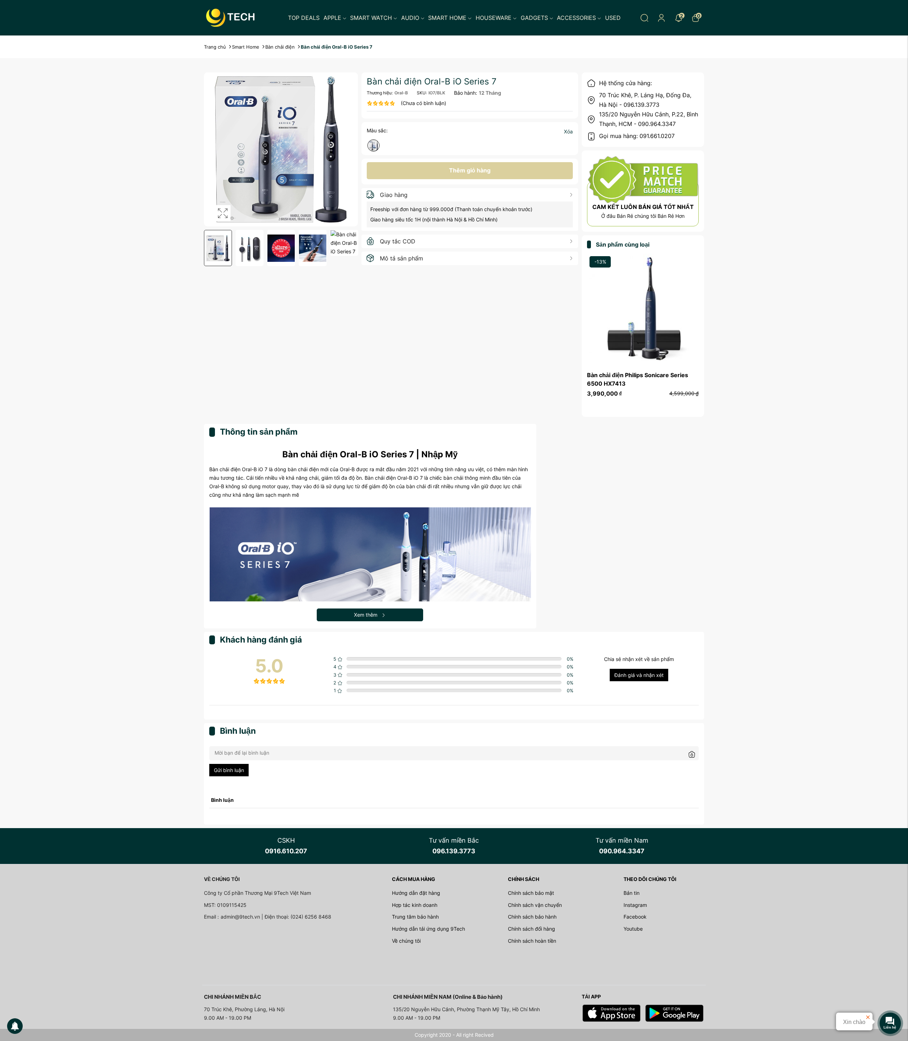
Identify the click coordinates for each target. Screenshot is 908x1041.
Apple (332, 17)
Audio (410, 17)
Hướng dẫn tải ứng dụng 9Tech (428, 929)
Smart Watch (371, 17)
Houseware (493, 17)
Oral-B (401, 92)
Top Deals (304, 17)
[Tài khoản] (661, 18)
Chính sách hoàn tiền (532, 941)
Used (613, 17)
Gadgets (534, 17)
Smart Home (447, 17)
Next (353, 248)
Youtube (633, 929)
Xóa (568, 131)
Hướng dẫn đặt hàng (416, 893)
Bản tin (632, 893)
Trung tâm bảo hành (415, 917)
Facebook (635, 917)
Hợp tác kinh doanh (414, 905)
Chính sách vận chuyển (535, 905)
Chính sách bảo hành (532, 917)
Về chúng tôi (406, 941)
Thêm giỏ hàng (470, 170)
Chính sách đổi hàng (531, 929)
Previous (208, 248)
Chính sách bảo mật (531, 893)
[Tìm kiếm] (644, 18)
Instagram (635, 905)
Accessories (576, 17)
